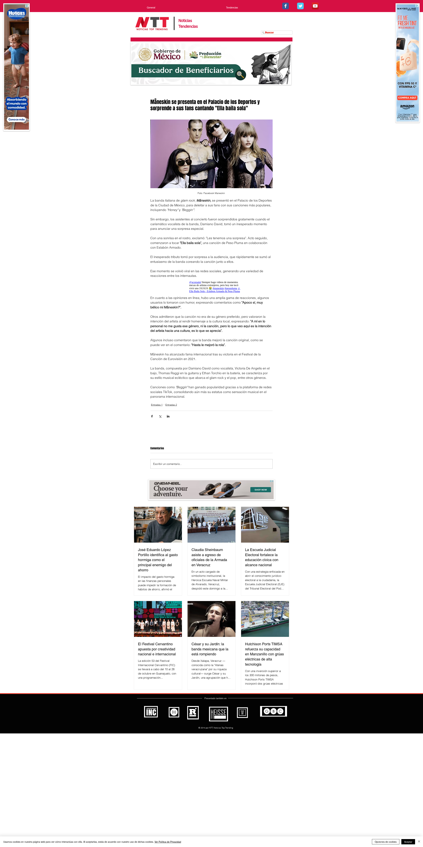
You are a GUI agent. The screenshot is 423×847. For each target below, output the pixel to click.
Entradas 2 (171, 404)
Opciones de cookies (386, 841)
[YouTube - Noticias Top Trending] (315, 6)
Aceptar (408, 841)
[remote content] (211, 286)
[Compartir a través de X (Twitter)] (160, 416)
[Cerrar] (419, 841)
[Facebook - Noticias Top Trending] (285, 6)
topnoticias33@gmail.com (219, 731)
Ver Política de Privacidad (167, 841)
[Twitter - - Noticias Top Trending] (300, 6)
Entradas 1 (157, 404)
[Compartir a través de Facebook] (152, 416)
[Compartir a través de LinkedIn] (168, 416)
